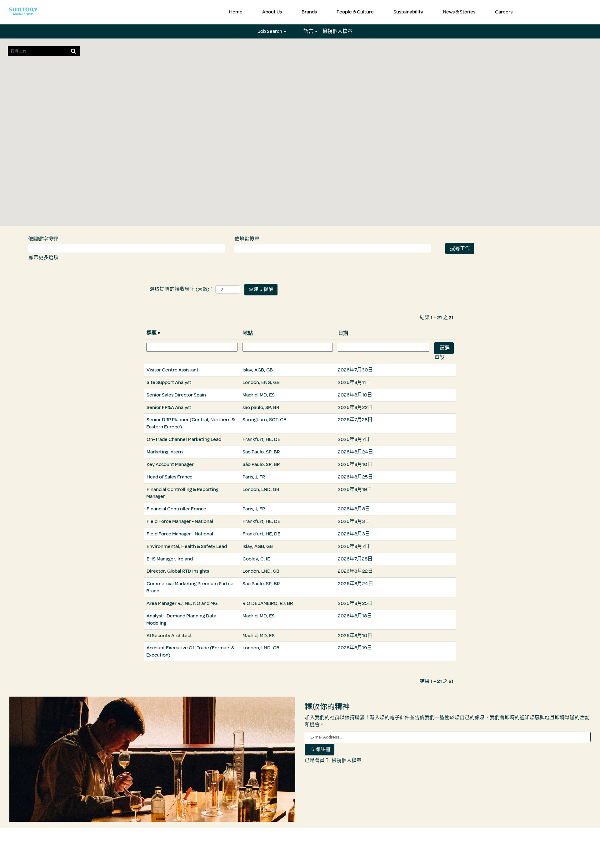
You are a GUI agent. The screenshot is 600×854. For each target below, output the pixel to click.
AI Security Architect (169, 635)
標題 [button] (152, 333)
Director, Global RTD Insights (178, 571)
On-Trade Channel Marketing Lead (184, 439)
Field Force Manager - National (180, 521)
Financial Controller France (176, 509)
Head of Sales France (169, 477)
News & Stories (459, 12)
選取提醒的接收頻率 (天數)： (182, 289)
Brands (309, 12)
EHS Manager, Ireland (170, 559)
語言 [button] (308, 31)
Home (235, 12)
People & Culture (355, 12)
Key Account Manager (170, 464)
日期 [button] (343, 333)
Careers (503, 12)
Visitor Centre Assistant (172, 370)
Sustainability (408, 12)
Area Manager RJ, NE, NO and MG (182, 603)
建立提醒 (262, 289)
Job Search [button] (270, 31)
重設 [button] (439, 357)
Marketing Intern (165, 452)
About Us (272, 12)
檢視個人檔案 (337, 31)
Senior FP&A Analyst (169, 407)
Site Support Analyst (169, 382)
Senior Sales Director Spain (176, 395)
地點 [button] (248, 333)
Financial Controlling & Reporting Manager (182, 493)
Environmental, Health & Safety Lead (187, 546)
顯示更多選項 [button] (43, 257)
